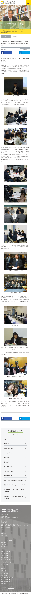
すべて (5, 36)
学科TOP (6, 439)
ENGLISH (11, 587)
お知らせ (15, 36)
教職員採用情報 (5, 581)
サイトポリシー (5, 579)
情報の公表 (4, 575)
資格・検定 (7, 457)
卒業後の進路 (8, 475)
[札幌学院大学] (8, 2)
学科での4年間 (8, 471)
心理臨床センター (6, 571)
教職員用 (3, 583)
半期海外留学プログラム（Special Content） (14, 490)
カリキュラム (8, 453)
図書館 (3, 568)
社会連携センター (6, 573)
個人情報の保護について (8, 577)
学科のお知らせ (6, 30)
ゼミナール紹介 (8, 466)
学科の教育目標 (8, 448)
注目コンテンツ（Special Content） (15, 485)
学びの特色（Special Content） (14, 480)
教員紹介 (6, 462)
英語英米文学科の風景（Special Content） (13, 497)
